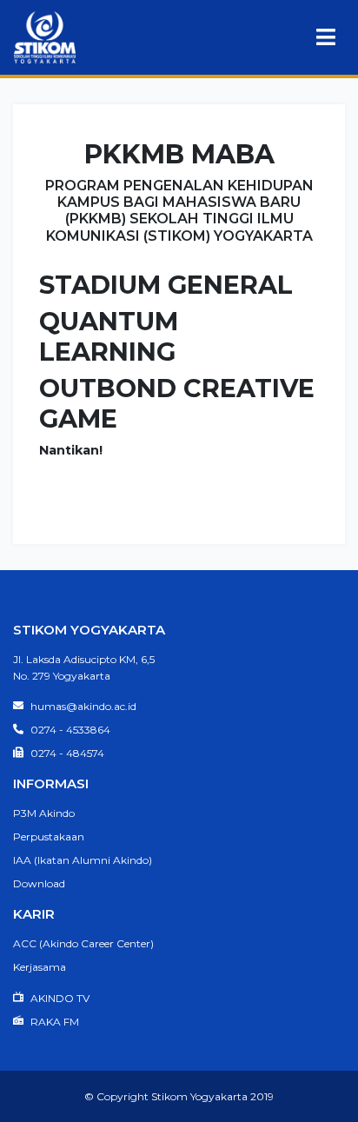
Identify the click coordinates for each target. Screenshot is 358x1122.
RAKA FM (53, 1021)
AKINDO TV (59, 998)
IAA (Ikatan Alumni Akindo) (82, 859)
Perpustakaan (48, 836)
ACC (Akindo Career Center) (83, 943)
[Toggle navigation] (325, 37)
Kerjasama (39, 966)
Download (39, 883)
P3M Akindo (44, 813)
